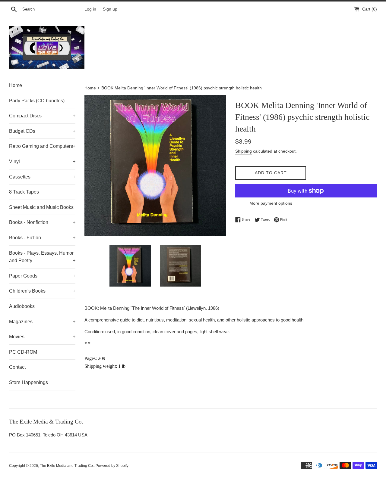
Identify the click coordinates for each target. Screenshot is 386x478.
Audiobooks (22, 306)
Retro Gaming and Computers (42, 146)
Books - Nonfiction (42, 222)
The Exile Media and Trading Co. (67, 466)
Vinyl (42, 161)
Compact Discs (42, 115)
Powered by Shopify (112, 466)
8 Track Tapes (24, 191)
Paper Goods (42, 275)
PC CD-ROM (23, 352)
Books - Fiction (42, 237)
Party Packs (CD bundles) (37, 100)
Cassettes (42, 176)
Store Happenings (28, 382)
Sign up (110, 9)
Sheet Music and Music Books (41, 207)
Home (15, 85)
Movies (42, 336)
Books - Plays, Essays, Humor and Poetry (42, 256)
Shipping (243, 151)
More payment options (270, 203)
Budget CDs (42, 131)
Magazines (42, 321)
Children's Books (42, 290)
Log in (90, 9)
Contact (17, 367)
